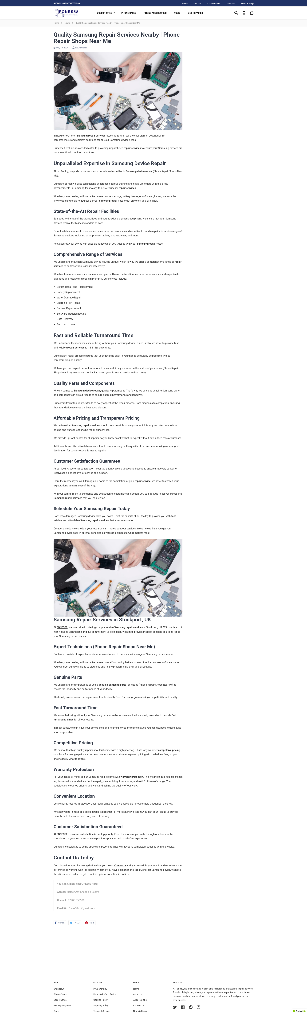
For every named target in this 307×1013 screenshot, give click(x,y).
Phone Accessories (155, 13)
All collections (213, 3)
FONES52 (85, 883)
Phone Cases (60, 994)
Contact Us (231, 3)
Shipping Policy (100, 1005)
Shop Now (59, 989)
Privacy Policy (100, 989)
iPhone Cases (128, 13)
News (67, 23)
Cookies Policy (100, 1000)
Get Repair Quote (62, 1005)
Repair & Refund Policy (104, 994)
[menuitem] (244, 13)
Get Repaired (195, 13)
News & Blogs (247, 3)
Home (185, 3)
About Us (197, 3)
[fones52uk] (66, 13)
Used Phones (104, 13)
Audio (177, 13)
